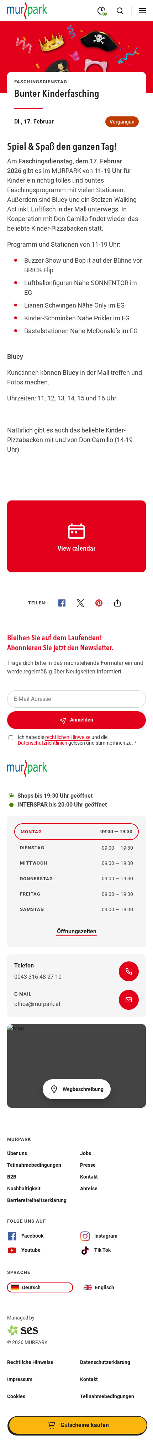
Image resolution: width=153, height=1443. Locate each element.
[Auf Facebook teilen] (62, 603)
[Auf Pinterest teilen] (99, 603)
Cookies (16, 1396)
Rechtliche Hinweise (30, 1362)
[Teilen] (117, 603)
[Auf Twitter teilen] (80, 603)
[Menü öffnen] (142, 11)
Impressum (19, 1379)
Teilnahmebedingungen (107, 1396)
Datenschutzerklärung (105, 1362)
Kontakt (89, 1379)
